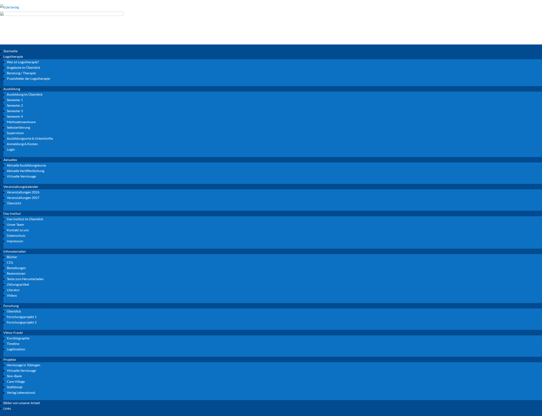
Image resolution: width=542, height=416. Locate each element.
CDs (10, 262)
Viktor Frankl (13, 333)
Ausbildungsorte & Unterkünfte (30, 138)
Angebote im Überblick (23, 67)
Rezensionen (16, 273)
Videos (12, 295)
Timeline (13, 344)
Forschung (11, 306)
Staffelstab (14, 387)
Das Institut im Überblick (25, 219)
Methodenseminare (21, 122)
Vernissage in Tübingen (23, 365)
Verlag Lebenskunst (21, 392)
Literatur (13, 290)
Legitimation (16, 349)
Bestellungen (16, 268)
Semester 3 (15, 111)
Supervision (15, 133)
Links (7, 408)
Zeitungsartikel (18, 284)
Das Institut (12, 213)
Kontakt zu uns (18, 230)
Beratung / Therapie (21, 73)
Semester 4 (15, 116)
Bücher (12, 257)
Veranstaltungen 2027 (23, 198)
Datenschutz (16, 235)
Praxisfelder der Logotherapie (28, 78)
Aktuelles (10, 160)
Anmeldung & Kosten (22, 144)
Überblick (14, 311)
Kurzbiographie (18, 338)
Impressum (15, 241)
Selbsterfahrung (18, 127)
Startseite (10, 51)
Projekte (9, 359)
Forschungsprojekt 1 (22, 317)
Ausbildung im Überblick (25, 94)
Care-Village (16, 381)
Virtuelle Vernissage (21, 176)
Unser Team (15, 224)
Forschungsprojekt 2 (22, 322)
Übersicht (14, 203)
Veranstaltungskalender (20, 187)
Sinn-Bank (14, 376)
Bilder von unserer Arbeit (21, 403)
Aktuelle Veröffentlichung (25, 171)
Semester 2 (15, 105)
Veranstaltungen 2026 (23, 192)
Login (11, 149)
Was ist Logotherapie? (23, 62)
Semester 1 (15, 100)
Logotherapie (13, 56)
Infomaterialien (14, 251)
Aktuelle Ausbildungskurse (26, 165)
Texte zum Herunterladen (25, 279)
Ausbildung (11, 89)
